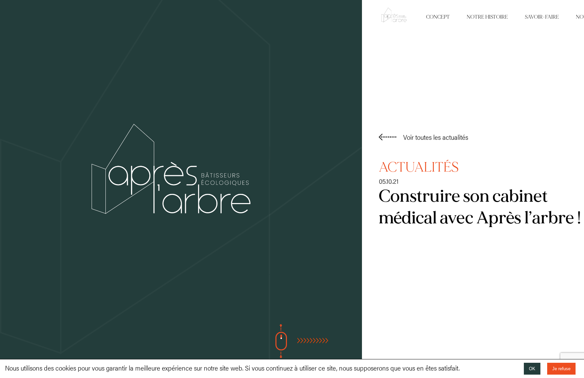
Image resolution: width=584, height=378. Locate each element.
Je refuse (561, 368)
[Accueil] (171, 211)
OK (532, 368)
